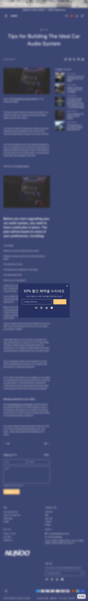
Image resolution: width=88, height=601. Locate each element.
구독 (58, 302)
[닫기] (67, 285)
